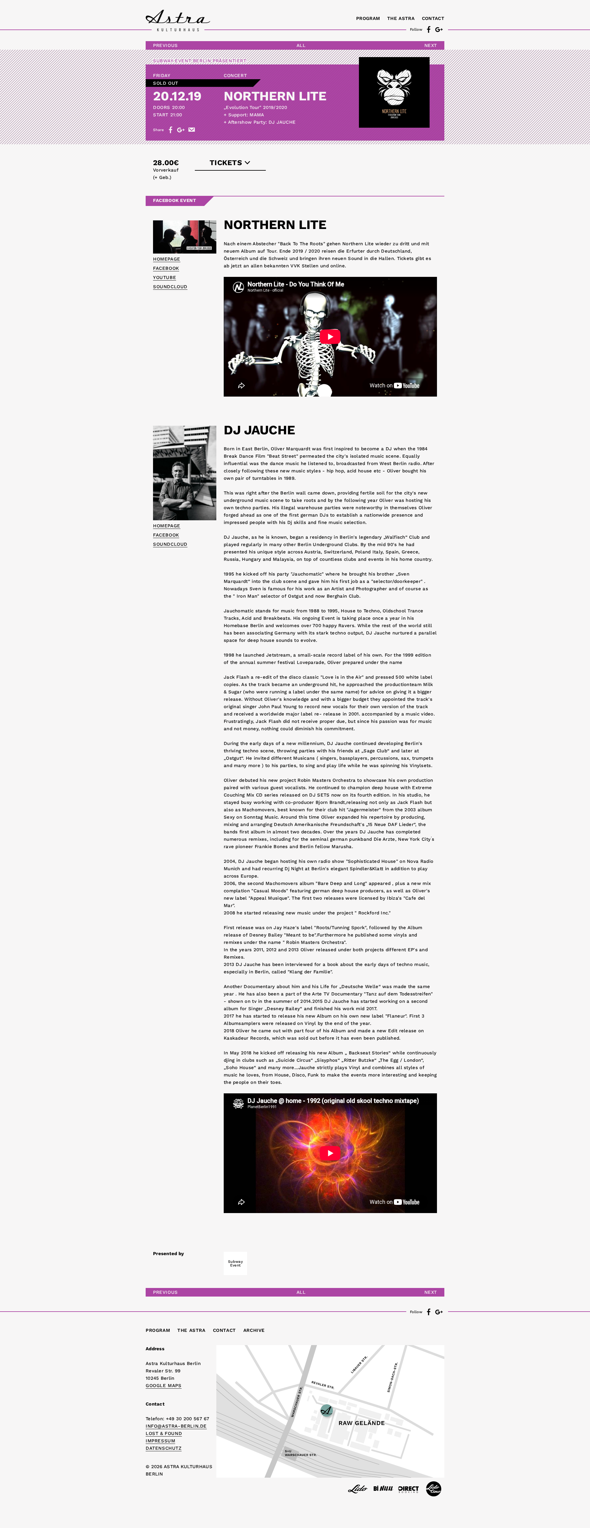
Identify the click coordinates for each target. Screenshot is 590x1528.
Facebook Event (174, 200)
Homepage (166, 259)
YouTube (164, 277)
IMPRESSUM (160, 1441)
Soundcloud (170, 286)
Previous (165, 45)
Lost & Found (164, 1433)
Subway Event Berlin (182, 61)
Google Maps (164, 1385)
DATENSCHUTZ (164, 1448)
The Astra (401, 18)
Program (368, 18)
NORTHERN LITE (275, 95)
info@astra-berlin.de (176, 1426)
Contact (433, 18)
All (301, 45)
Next (430, 45)
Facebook (166, 268)
